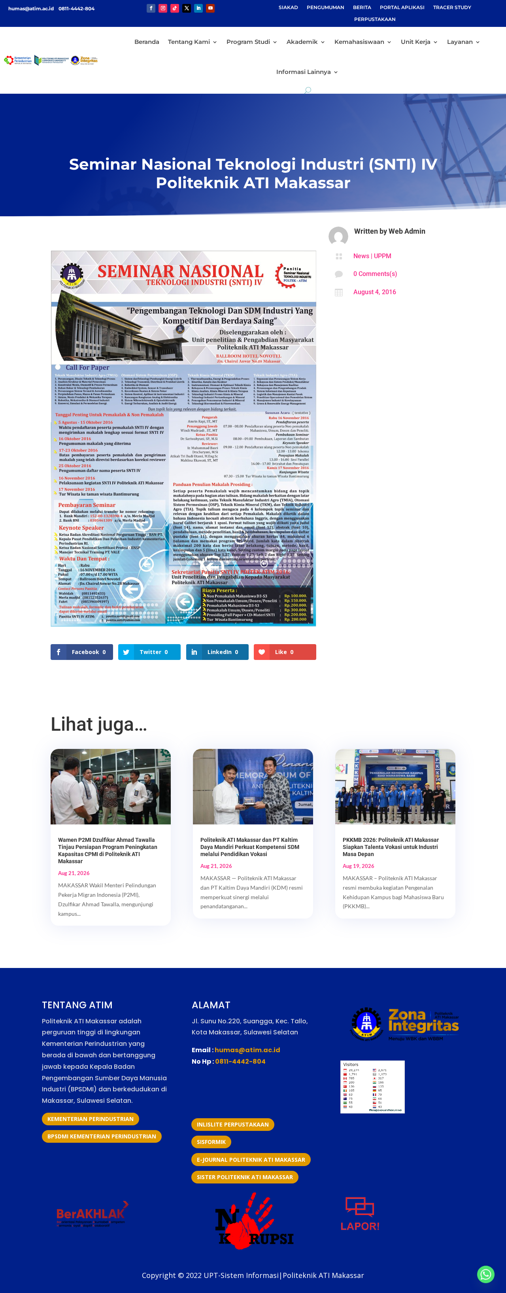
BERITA (362, 7)
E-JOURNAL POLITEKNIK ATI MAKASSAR (251, 1159)
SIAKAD (288, 7)
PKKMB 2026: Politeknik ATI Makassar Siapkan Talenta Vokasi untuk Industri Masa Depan (391, 847)
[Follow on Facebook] (151, 8)
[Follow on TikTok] (174, 8)
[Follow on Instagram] (163, 8)
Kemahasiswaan (359, 41)
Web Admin (407, 231)
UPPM (382, 256)
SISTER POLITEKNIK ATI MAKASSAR (245, 1177)
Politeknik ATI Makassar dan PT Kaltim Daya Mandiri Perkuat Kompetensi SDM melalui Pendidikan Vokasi (249, 847)
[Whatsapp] (486, 1274)
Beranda (146, 41)
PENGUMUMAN (325, 7)
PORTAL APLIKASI (402, 7)
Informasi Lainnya (303, 72)
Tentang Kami (189, 41)
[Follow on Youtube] (210, 8)
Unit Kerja (415, 41)
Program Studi (248, 41)
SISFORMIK (211, 1142)
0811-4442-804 (75, 8)
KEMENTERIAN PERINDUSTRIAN (90, 1119)
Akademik (302, 41)
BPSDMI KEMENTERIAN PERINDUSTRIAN (101, 1136)
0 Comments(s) (375, 274)
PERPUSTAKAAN (375, 19)
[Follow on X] (186, 8)
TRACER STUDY (452, 7)
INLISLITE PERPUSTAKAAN (233, 1124)
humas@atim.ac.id (31, 8)
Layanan (460, 41)
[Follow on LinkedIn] (198, 8)
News (361, 256)
